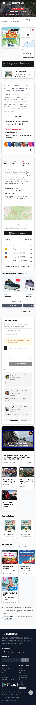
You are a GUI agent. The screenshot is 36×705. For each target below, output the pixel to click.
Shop (21, 682)
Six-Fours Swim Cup (10, 594)
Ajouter (30, 20)
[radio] (6, 334)
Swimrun (5, 677)
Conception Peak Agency (11, 697)
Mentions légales (7, 695)
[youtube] (23, 35)
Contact (21, 668)
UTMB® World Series (8, 680)
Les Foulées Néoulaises (25, 567)
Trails (4, 670)
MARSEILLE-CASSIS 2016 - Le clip (8, 504)
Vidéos (21, 684)
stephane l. (14, 407)
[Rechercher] (30, 692)
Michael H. (13, 375)
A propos (22, 670)
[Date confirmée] (3, 571)
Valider (24, 660)
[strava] (16, 652)
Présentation (9, 169)
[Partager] (30, 150)
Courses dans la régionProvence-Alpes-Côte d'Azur (18, 617)
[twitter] (28, 35)
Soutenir (22, 688)
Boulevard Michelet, (26, 52)
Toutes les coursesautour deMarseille (17, 608)
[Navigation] (4, 3)
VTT (3, 675)
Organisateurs (23, 675)
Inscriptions (23, 677)
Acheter (13, 305)
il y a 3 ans (13, 411)
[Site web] (23, 29)
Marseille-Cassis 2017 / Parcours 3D (26, 482)
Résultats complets (11, 266)
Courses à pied (7, 668)
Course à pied (6, 19)
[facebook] (28, 29)
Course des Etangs (8, 567)
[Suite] (30, 289)
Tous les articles (26, 311)
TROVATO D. (14, 421)
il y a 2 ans (13, 379)
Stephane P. (14, 391)
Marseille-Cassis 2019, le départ (9, 481)
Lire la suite (18, 116)
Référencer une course (26, 673)
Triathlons (5, 673)
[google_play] (23, 652)
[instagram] (32, 29)
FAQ (17, 695)
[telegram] (20, 652)
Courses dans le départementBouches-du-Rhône (19, 612)
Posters (21, 680)
